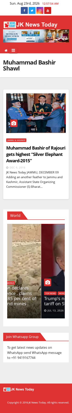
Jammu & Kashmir (16, 140)
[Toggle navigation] (13, 50)
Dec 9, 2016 (17, 167)
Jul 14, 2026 (58, 310)
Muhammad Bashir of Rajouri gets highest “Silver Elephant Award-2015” (35, 154)
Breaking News (56, 283)
